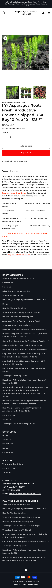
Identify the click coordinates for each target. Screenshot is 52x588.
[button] (4, 12)
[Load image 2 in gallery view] (26, 92)
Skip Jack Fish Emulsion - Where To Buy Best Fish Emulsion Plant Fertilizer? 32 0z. (23, 355)
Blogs (5, 304)
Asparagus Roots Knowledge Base (18, 424)
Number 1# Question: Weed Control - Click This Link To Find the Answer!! (24, 335)
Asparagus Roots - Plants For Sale (18, 278)
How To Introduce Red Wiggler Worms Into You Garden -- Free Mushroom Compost (24, 402)
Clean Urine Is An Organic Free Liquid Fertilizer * (25, 341)
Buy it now (26, 153)
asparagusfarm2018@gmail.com (25, 493)
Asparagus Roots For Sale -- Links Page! (21, 321)
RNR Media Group (31, 584)
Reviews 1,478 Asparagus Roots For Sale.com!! (24, 300)
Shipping (5, 128)
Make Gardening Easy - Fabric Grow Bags (22, 345)
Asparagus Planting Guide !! (15, 376)
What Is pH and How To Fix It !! (17, 325)
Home (5, 435)
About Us (6, 419)
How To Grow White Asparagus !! (17, 317)
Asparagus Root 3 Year (13, 295)
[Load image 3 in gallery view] (39, 92)
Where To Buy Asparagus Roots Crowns (21, 312)
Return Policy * (9, 415)
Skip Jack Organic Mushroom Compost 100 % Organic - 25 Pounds (23, 362)
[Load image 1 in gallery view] (12, 92)
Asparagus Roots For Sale (29, 581)
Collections (7, 444)
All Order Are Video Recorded (16, 291)
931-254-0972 (13, 490)
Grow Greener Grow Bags (14, 193)
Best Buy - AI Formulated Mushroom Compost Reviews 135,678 (24, 381)
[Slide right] (49, 93)
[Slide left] (2, 93)
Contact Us (7, 283)
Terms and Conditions (12, 464)
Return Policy (8, 468)
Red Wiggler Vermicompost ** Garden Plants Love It (23, 369)
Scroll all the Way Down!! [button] (16, 161)
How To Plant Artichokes (14, 308)
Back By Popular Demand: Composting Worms (24, 349)
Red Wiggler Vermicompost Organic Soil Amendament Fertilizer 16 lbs (21, 409)
